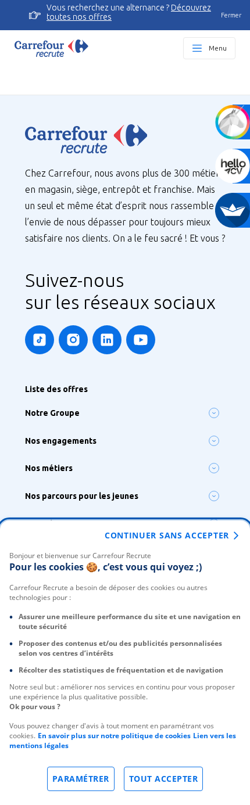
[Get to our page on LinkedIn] (107, 339)
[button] (214, 413)
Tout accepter (163, 778)
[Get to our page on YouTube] (140, 339)
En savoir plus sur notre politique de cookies (114, 736)
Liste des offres (56, 389)
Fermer (231, 15)
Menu (218, 48)
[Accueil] (51, 48)
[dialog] (125, 662)
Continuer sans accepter (167, 535)
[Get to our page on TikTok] (39, 339)
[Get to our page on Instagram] (73, 339)
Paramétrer (80, 778)
